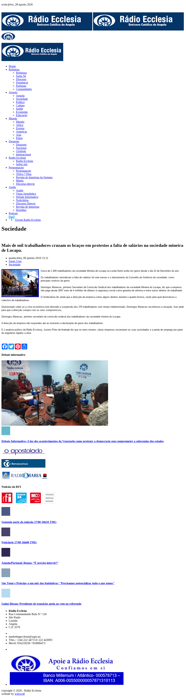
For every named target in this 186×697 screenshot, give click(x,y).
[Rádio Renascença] (23, 466)
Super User (15, 261)
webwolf (20, 693)
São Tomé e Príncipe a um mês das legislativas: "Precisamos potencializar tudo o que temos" (58, 583)
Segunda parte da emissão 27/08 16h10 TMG (28, 522)
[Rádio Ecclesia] (46, 29)
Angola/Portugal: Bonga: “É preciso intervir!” (29, 562)
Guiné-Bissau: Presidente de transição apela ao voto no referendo (41, 603)
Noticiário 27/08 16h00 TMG (19, 542)
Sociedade (15, 264)
